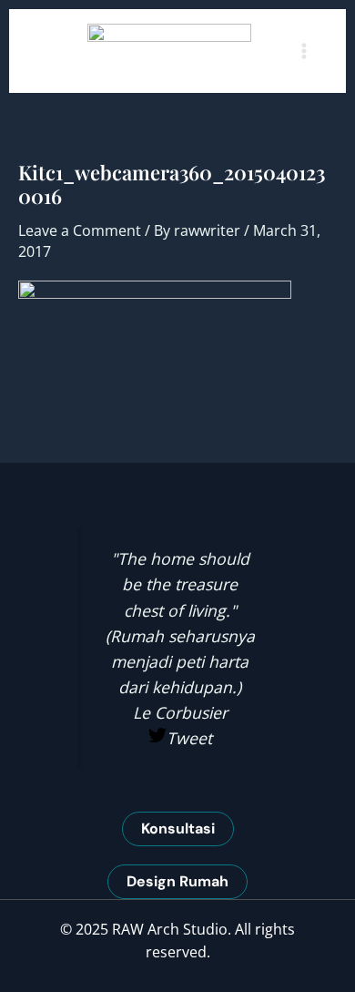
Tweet (189, 738)
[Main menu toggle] (304, 51)
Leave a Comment (79, 230)
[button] (178, 829)
